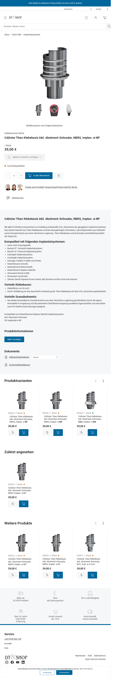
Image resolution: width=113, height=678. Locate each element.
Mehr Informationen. (86, 669)
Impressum (80, 655)
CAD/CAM (16, 34)
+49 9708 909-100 (12, 639)
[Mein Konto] (95, 17)
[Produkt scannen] (86, 17)
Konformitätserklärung (19, 365)
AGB (90, 655)
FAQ (6, 648)
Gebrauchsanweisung (19, 357)
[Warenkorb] (105, 17)
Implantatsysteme (32, 34)
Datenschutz (100, 655)
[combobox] (77, 9)
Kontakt (8, 643)
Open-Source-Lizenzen (95, 659)
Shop (6, 34)
